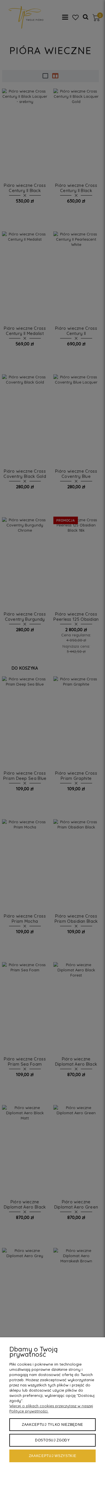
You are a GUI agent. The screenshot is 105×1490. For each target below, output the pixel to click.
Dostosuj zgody (52, 1440)
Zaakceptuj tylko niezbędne (52, 1425)
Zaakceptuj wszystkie (52, 1456)
